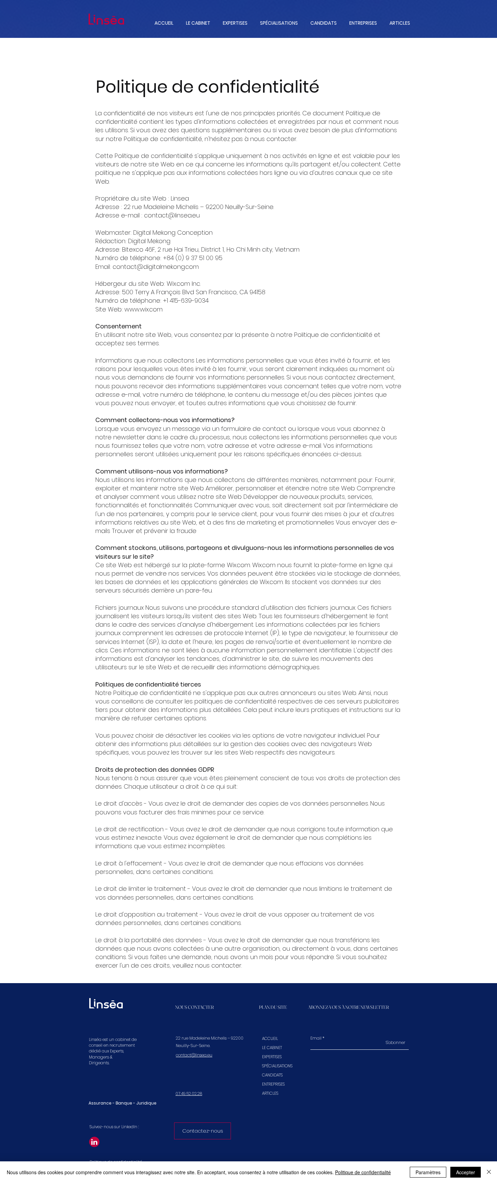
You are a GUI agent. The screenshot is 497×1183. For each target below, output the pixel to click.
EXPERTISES (272, 1057)
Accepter (465, 1172)
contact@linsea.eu (172, 215)
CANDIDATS (272, 1075)
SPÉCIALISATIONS (274, 1066)
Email (316, 1038)
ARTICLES (270, 1093)
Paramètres (428, 1172)
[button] (235, 23)
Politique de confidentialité (363, 1172)
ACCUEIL (270, 1038)
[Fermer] (489, 1172)
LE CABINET (272, 1047)
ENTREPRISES (273, 1084)
